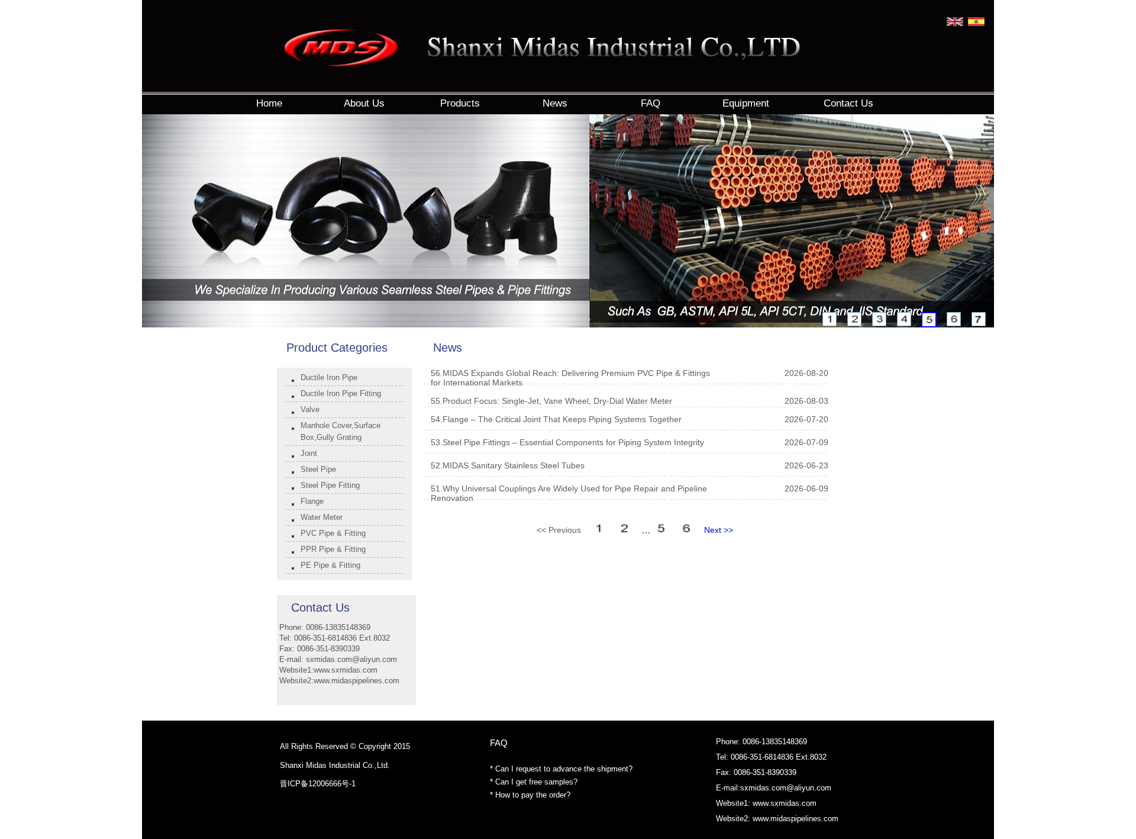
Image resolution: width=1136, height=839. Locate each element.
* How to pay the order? (530, 794)
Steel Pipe (318, 469)
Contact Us (320, 607)
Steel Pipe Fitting (330, 485)
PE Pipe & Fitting (330, 565)
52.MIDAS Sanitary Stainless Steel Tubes (508, 465)
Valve (310, 409)
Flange (312, 501)
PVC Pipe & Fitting (333, 533)
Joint (309, 453)
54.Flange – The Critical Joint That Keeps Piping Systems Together (556, 419)
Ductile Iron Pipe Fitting (341, 393)
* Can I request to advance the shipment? (561, 768)
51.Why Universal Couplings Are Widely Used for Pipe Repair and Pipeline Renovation (569, 493)
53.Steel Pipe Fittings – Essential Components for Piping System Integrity (567, 442)
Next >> (718, 530)
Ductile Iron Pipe (329, 377)
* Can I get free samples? (533, 781)
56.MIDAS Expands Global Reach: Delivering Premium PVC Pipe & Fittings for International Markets (570, 377)
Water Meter (322, 517)
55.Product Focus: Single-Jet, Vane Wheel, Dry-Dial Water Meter (551, 401)
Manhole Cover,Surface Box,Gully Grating (340, 431)
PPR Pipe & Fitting (333, 549)
